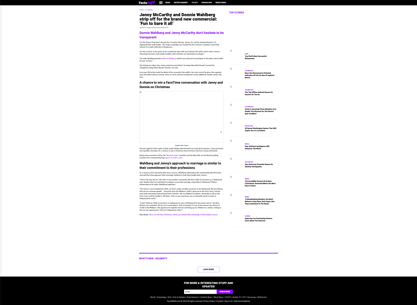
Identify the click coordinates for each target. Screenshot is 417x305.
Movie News (218, 297)
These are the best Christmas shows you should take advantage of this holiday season (183, 214)
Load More (208, 269)
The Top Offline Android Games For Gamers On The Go (259, 93)
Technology (249, 70)
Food (246, 54)
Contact (219, 301)
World (247, 144)
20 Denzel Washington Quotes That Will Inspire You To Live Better (260, 129)
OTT (244, 297)
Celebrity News (206, 297)
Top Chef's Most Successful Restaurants (256, 57)
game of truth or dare (174, 157)
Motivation (249, 126)
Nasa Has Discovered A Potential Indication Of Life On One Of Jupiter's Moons (259, 75)
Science (247, 216)
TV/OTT (195, 2)
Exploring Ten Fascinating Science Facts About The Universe (258, 219)
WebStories (220, 2)
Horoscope (207, 2)
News (167, 2)
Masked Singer (173, 155)
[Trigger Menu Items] (160, 2)
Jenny (175, 33)
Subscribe (224, 291)
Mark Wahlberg (170, 58)
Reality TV (237, 297)
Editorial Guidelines (242, 301)
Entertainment (181, 2)
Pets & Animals (179, 297)
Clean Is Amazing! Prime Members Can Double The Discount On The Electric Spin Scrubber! (260, 111)
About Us (228, 301)
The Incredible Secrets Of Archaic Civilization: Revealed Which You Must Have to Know (260, 183)
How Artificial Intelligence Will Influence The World (257, 147)
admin (166, 28)
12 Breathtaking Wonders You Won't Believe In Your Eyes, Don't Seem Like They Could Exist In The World (260, 201)
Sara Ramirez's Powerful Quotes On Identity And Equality (259, 165)
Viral (169, 297)
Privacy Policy (209, 301)
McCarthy (188, 33)
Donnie (145, 33)
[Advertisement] (182, 233)
